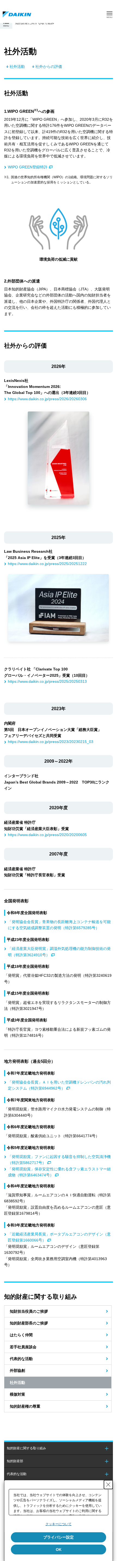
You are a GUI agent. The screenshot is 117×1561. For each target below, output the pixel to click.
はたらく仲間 (21, 1335)
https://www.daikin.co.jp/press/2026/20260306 (47, 399)
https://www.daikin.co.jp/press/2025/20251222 (47, 563)
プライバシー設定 (58, 1537)
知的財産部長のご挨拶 (29, 1323)
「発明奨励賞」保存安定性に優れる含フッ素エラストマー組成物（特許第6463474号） (59, 1172)
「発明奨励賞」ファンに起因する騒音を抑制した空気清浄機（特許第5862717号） (59, 1159)
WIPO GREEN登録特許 (28, 167)
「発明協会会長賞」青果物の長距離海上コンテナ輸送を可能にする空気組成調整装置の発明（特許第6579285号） (59, 925)
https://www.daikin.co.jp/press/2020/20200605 (47, 835)
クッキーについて (58, 1524)
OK (58, 1549)
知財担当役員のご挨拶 (29, 1311)
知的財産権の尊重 (25, 1406)
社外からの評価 (48, 66)
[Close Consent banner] (108, 1484)
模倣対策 (17, 1394)
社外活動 (17, 66)
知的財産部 (15, 1461)
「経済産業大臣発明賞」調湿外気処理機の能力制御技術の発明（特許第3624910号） (59, 951)
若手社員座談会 (23, 1347)
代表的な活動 (21, 1358)
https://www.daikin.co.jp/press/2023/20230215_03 (50, 741)
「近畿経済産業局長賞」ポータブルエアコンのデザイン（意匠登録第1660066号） (59, 1237)
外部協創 (17, 1370)
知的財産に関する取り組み (26, 1448)
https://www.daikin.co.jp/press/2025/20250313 (47, 681)
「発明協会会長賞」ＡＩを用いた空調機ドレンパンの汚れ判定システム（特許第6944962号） (59, 1085)
